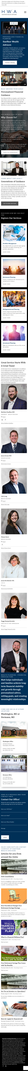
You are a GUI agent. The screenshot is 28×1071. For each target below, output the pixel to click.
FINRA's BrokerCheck (19, 3)
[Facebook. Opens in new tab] (5, 420)
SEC (21, 1058)
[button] (7, 423)
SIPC (7, 1054)
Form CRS (4, 4)
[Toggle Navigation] (25, 12)
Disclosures (16, 1061)
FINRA (3, 1054)
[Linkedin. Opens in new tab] (2, 420)
